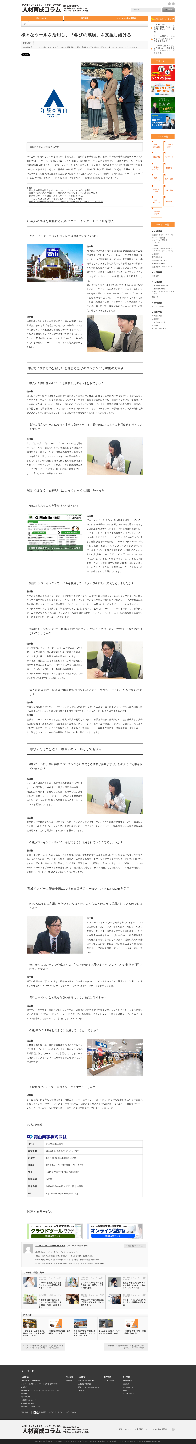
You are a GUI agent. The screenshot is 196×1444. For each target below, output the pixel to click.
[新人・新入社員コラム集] (156, 146)
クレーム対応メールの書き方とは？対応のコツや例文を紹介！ (164, 38)
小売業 (108, 47)
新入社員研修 (157, 257)
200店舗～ (133, 47)
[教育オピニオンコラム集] (156, 201)
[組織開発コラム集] (168, 201)
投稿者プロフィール (135, 1246)
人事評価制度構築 (158, 289)
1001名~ (114, 47)
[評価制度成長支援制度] (163, 112)
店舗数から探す (87, 47)
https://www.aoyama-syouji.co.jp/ (62, 1193)
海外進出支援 (157, 316)
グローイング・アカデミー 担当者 (50, 1246)
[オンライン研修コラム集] (168, 146)
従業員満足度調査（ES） (161, 285)
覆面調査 (155, 325)
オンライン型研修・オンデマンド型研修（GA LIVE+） (159, 240)
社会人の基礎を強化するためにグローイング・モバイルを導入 (60, 190)
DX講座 (155, 245)
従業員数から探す (74, 47)
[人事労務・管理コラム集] (156, 190)
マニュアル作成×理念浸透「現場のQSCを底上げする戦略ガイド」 (92, 1302)
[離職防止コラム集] (168, 168)
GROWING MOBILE (37, 165)
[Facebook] (173, 1429)
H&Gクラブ (123, 47)
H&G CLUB (93, 169)
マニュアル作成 (158, 306)
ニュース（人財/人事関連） (127, 18)
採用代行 (155, 276)
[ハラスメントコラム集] (168, 157)
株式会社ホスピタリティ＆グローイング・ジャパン (59, 1412)
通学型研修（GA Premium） (163, 235)
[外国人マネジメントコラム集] (156, 168)
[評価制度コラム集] (156, 157)
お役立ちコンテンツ (42, 18)
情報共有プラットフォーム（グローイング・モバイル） (163, 250)
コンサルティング (158, 322)
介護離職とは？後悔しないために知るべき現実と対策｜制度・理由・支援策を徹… (50, 1303)
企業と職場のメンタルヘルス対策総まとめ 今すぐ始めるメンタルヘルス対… (134, 1285)
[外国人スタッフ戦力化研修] (163, 96)
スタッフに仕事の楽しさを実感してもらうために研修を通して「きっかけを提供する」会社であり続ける (44, 1347)
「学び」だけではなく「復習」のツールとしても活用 (55, 199)
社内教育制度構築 (158, 264)
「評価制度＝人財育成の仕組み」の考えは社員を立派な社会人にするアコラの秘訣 (125, 1347)
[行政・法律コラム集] (168, 190)
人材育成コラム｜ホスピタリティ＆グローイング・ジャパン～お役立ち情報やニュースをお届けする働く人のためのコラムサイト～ (95, 1441)
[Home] (25, 24)
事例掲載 (84, 18)
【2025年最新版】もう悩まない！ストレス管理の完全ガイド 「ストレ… (50, 1285)
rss (169, 3)
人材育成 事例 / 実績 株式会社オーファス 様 (59, 1332)
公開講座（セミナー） (160, 260)
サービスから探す (40, 47)
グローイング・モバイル (57, 47)
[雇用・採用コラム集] (168, 179)
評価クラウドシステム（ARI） (163, 293)
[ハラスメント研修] (163, 80)
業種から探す (99, 47)
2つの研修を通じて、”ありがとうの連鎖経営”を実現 (110, 1332)
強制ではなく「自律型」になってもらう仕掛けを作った (56, 196)
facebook (173, 3)
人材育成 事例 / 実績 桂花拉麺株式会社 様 (135, 1332)
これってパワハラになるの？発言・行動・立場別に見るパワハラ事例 (164, 28)
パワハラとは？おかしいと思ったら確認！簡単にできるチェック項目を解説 (164, 49)
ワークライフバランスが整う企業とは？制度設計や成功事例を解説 (92, 1285)
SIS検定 (155, 297)
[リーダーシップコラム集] (156, 213)
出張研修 (155, 254)
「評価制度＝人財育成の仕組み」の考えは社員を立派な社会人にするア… (34, 1333)
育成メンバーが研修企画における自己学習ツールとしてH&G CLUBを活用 (66, 201)
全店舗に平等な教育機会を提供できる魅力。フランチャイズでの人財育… (85, 1333)
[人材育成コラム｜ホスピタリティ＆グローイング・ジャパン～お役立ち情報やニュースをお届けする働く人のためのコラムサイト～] (55, 14)
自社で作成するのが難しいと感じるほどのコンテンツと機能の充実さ (63, 193)
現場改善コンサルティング (162, 267)
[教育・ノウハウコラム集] (156, 179)
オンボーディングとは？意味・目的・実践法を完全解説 (134, 1302)
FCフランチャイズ (159, 329)
